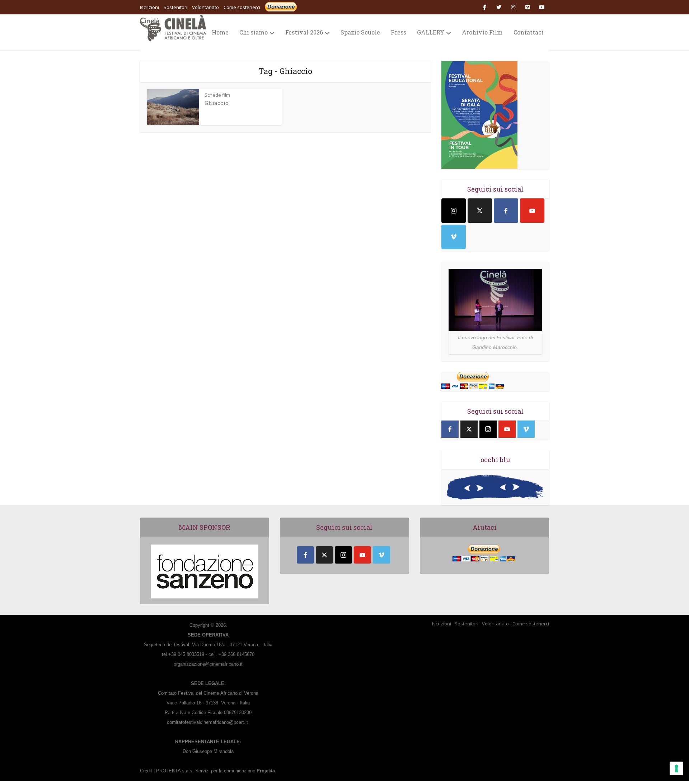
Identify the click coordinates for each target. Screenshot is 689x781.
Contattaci (529, 32)
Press (398, 32)
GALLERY (430, 32)
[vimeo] (453, 237)
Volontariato (495, 623)
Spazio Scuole (360, 32)
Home (220, 32)
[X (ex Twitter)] (480, 210)
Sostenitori (466, 623)
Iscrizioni (441, 623)
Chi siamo (253, 32)
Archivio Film (482, 32)
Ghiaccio (217, 102)
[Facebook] (506, 210)
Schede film (217, 95)
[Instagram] (453, 210)
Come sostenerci (242, 7)
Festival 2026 (304, 32)
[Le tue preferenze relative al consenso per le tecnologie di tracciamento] (676, 768)
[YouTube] (532, 210)
